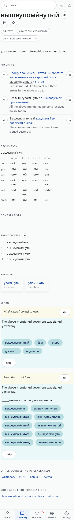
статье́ (39, 81)
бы (49, 73)
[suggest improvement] (4, 22)
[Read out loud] (64, 15)
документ (42, 118)
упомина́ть (36, 283)
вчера (28, 123)
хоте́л (42, 73)
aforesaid (54, 496)
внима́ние (24, 77)
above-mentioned (12, 496)
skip (9, 363)
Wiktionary (8, 477)
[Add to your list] (13, 22)
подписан (16, 123)
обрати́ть (57, 73)
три (39, 77)
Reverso (47, 477)
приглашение (18, 102)
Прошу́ (14, 73)
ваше (13, 77)
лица (44, 98)
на (34, 77)
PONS (22, 477)
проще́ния (27, 73)
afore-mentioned (35, 496)
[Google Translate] (61, 5)
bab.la (34, 477)
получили (55, 98)
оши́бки (48, 77)
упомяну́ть (11, 283)
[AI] (69, 5)
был (53, 118)
